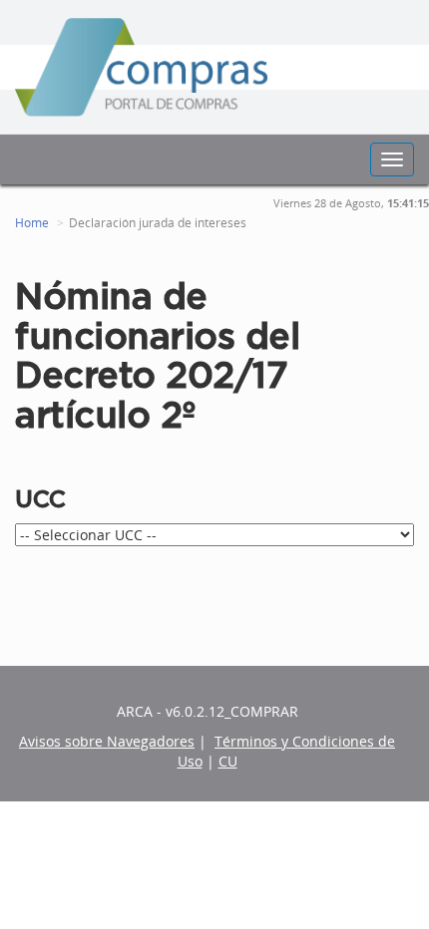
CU (227, 761)
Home (32, 222)
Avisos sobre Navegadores (107, 741)
